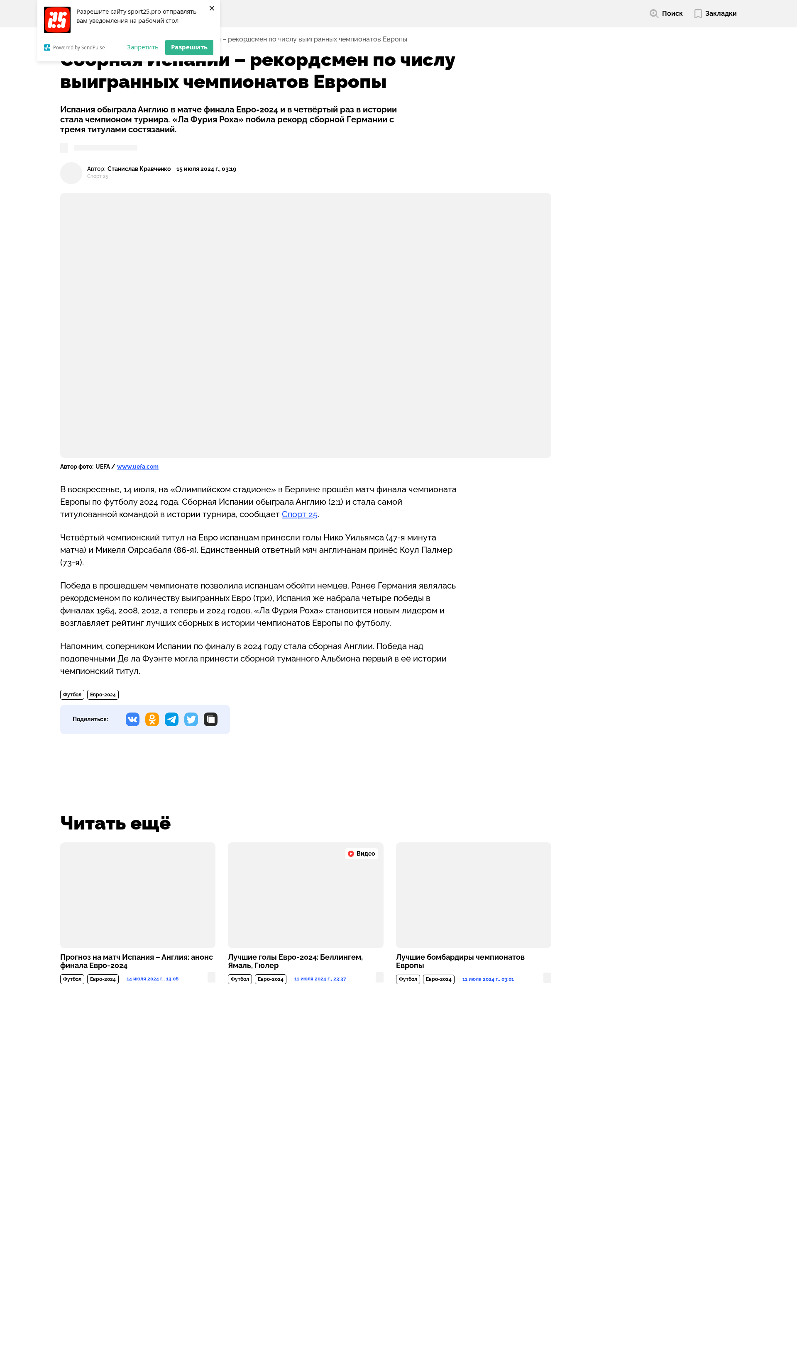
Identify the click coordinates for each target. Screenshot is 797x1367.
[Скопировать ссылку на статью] (211, 719)
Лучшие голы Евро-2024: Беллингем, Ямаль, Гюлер (295, 961)
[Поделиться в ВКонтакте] (132, 719)
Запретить (143, 47)
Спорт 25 (300, 514)
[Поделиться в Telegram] (171, 719)
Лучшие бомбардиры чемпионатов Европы (460, 961)
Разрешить (189, 47)
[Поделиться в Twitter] (191, 719)
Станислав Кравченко (139, 169)
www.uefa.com (138, 466)
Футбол (72, 695)
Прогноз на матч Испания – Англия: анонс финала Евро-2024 (136, 961)
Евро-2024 (103, 695)
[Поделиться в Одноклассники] (152, 719)
